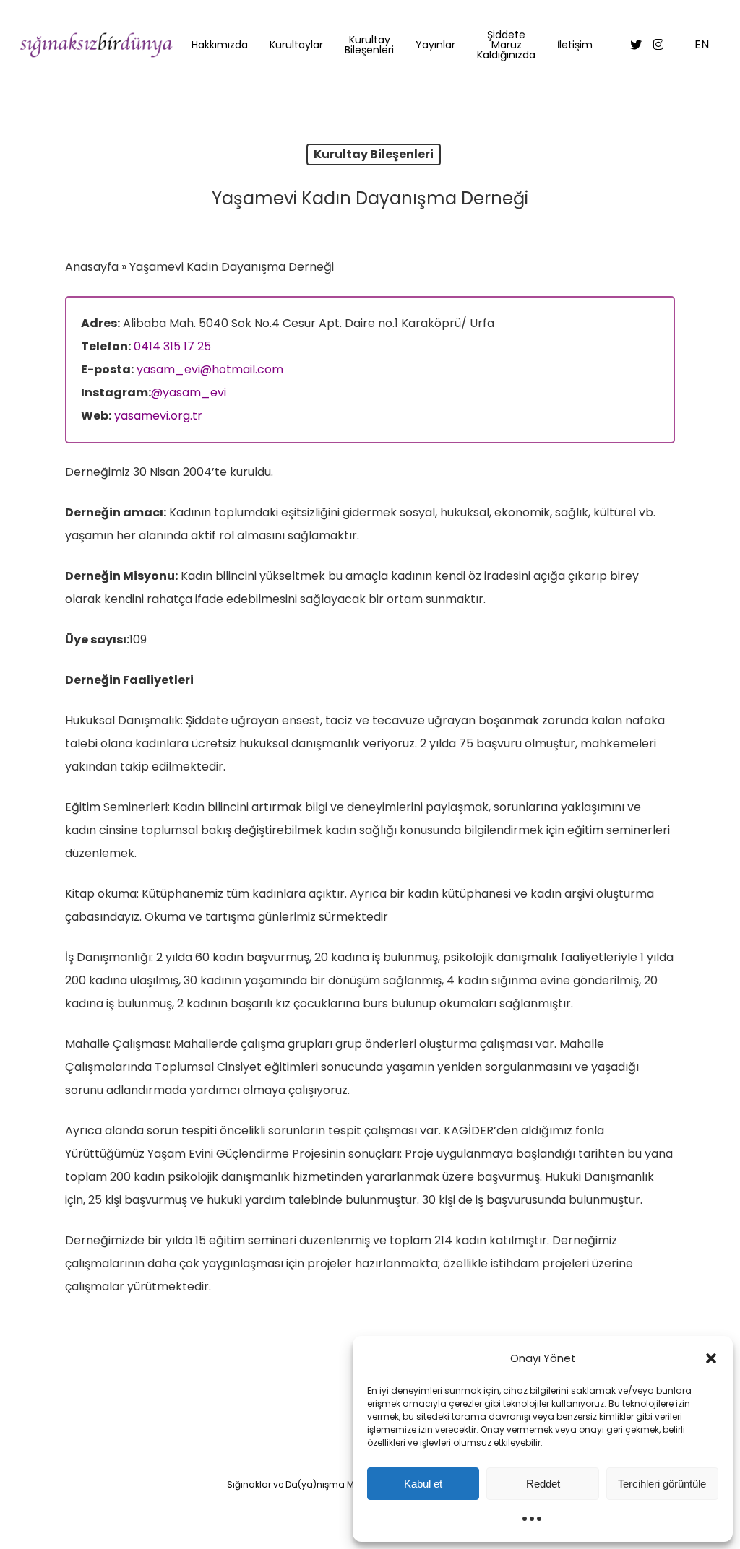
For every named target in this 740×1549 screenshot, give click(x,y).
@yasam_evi (188, 392)
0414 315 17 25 (172, 346)
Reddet (543, 1484)
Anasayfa (92, 267)
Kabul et (423, 1484)
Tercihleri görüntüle (662, 1484)
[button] (711, 1358)
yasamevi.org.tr (158, 415)
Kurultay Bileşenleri (374, 154)
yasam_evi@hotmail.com (210, 369)
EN (701, 45)
